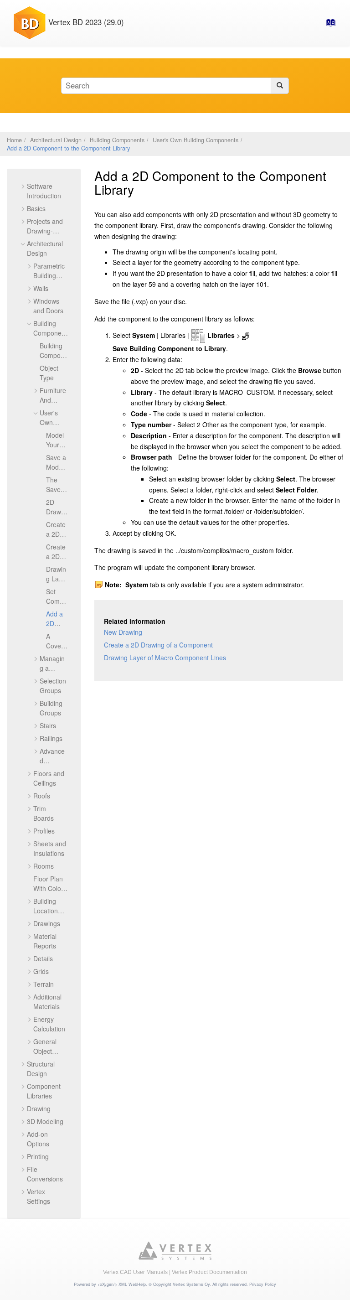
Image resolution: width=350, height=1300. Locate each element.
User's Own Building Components (195, 140)
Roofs (41, 795)
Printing (38, 1156)
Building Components (117, 140)
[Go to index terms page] (328, 25)
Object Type (49, 372)
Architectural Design (56, 140)
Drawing (39, 1108)
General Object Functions (47, 1051)
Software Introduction (44, 190)
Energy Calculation (49, 1024)
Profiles (44, 830)
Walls (40, 288)
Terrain (43, 984)
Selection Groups (53, 685)
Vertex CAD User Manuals (135, 1272)
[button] (23, 186)
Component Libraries (44, 1091)
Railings (51, 738)
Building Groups (51, 708)
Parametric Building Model (49, 275)
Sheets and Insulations (49, 848)
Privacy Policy (262, 1284)
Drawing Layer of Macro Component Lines (165, 657)
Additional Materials (47, 1001)
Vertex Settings (38, 1196)
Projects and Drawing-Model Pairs (45, 231)
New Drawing (123, 632)
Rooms (43, 865)
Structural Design (41, 1068)
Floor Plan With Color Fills (48, 888)
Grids (41, 971)
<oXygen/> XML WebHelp (122, 1284)
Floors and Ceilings (48, 778)
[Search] (279, 86)
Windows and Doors (48, 305)
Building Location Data (45, 910)
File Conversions (45, 1174)
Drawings (46, 923)
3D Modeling (45, 1121)
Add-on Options (38, 1138)
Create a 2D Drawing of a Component (158, 644)
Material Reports (45, 941)
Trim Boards (43, 813)
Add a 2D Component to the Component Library (68, 148)
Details (43, 958)
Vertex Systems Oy (191, 1284)
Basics (36, 208)
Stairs (48, 725)
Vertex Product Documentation (209, 1272)
